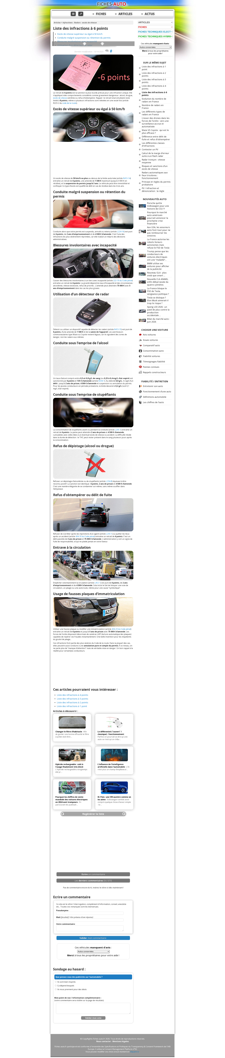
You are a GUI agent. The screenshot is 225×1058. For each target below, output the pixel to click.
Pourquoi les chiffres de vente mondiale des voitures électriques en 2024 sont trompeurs (71, 799)
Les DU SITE (93, 880)
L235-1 (118, 429)
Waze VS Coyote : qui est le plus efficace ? (155, 131)
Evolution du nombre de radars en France (154, 100)
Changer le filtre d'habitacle (68, 731)
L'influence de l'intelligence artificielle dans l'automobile (111, 765)
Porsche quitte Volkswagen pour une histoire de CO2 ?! (158, 206)
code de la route (69, 103)
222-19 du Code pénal (122, 280)
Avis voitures (149, 334)
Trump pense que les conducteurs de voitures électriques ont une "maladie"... (158, 255)
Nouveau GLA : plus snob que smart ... (157, 274)
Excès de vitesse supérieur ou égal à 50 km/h (79, 34)
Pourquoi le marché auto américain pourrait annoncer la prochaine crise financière (157, 218)
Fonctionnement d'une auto (157, 391)
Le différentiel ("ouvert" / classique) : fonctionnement (111, 732)
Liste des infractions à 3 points (72, 698)
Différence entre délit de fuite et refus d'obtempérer (156, 138)
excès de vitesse (60, 98)
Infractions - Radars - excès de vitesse (80, 22)
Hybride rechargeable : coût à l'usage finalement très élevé (69, 765)
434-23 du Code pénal (121, 629)
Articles (57, 22)
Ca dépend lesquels (65, 985)
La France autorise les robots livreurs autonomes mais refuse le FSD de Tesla (158, 243)
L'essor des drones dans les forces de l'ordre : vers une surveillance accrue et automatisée (155, 122)
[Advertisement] (93, 159)
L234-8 (109, 481)
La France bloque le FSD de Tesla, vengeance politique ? (158, 291)
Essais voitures (150, 340)
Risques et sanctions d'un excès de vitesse (154, 167)
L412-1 (97, 582)
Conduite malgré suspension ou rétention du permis (84, 37)
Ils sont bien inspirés (66, 982)
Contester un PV (150, 149)
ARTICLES (125, 14)
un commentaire (93, 874)
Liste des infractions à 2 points (72, 702)
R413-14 (126, 178)
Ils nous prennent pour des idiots (72, 989)
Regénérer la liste (93, 813)
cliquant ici (134, 1051)
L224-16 (120, 231)
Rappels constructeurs (154, 372)
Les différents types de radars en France (153, 113)
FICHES (101, 14)
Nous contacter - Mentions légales (112, 1041)
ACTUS (150, 14)
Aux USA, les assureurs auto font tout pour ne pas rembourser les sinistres (158, 231)
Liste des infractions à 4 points (72, 695)
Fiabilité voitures (151, 356)
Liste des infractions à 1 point (72, 706)
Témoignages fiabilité (154, 361)
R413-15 (117, 329)
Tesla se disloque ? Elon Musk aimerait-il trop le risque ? (157, 300)
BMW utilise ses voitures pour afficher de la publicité (158, 266)
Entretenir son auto (153, 386)
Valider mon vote (93, 1018)
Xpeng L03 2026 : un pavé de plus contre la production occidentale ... (158, 311)
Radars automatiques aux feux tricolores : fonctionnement (155, 175)
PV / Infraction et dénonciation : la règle (153, 189)
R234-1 (101, 381)
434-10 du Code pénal (84, 536)
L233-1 (109, 534)
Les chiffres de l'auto (153, 402)
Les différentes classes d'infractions (153, 144)
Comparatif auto (151, 345)
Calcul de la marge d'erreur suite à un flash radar (155, 154)
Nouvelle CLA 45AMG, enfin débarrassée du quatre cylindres (157, 282)
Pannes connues (151, 367)
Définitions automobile (154, 396)
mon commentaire (93, 938)
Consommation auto (153, 350)
